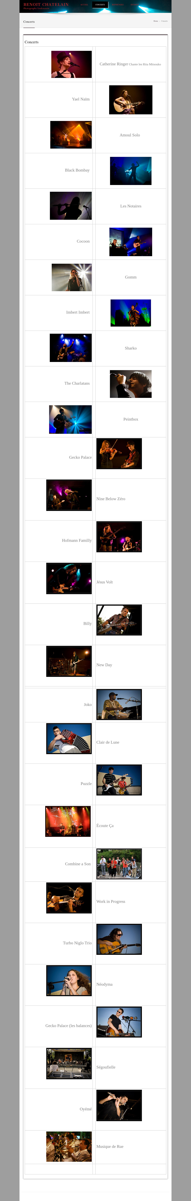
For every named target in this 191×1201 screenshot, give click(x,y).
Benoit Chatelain (46, 4)
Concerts (100, 4)
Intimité (135, 4)
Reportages (118, 4)
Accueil (84, 4)
